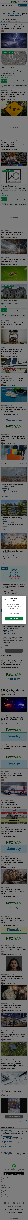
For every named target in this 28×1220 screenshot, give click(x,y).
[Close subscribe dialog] (22, 599)
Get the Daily (14, 618)
